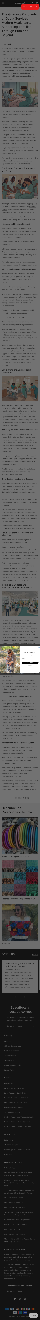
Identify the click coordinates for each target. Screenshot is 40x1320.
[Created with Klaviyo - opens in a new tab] (20, 673)
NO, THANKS (30, 665)
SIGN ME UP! (30, 662)
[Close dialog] (39, 647)
